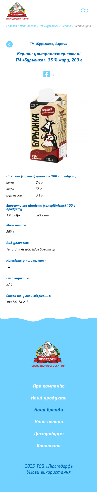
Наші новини (48, 422)
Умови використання (49, 472)
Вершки (66, 26)
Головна (11, 26)
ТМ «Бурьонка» (48, 26)
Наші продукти (48, 398)
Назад (9, 44)
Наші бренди (28, 26)
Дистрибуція (49, 434)
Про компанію (48, 386)
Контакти (48, 445)
